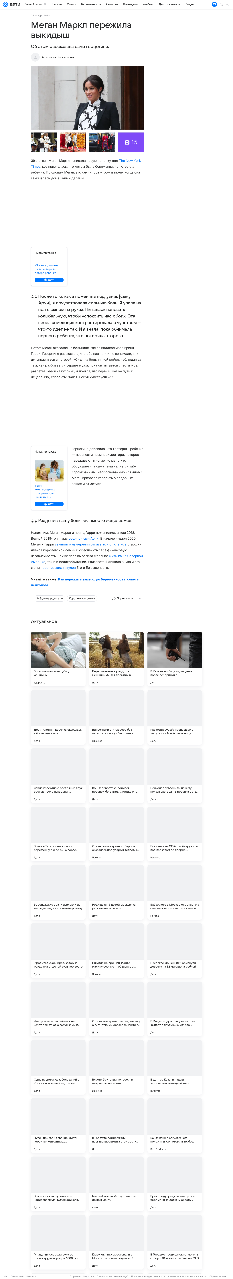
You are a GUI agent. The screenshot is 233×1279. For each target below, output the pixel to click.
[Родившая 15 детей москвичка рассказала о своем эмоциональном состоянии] (116, 892)
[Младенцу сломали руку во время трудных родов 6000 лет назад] (58, 1242)
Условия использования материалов (187, 1276)
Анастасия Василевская (58, 57)
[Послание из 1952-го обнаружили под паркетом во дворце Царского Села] (174, 834)
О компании (17, 1276)
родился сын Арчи (83, 538)
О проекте (75, 1276)
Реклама (31, 1276)
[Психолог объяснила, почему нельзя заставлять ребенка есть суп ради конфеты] (174, 775)
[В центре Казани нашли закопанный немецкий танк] (174, 1067)
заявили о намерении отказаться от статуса (91, 544)
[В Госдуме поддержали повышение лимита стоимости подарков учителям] (116, 1125)
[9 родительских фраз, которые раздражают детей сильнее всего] (58, 950)
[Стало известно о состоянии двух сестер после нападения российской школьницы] (58, 775)
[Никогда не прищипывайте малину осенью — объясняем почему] (116, 950)
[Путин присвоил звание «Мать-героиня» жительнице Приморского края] (58, 1125)
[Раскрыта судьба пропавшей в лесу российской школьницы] (174, 717)
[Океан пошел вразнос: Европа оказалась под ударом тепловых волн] (116, 834)
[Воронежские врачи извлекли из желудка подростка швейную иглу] (58, 892)
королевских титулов (58, 568)
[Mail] (5, 4)
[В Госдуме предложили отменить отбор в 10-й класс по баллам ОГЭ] (174, 1242)
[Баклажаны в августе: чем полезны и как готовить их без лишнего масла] (174, 1125)
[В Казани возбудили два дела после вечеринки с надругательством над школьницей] (174, 659)
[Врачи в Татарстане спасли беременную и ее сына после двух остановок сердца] (58, 834)
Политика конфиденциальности (148, 1276)
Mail (6, 1276)
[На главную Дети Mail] (14, 4)
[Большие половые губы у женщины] (58, 659)
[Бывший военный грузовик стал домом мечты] (116, 1184)
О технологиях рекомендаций (112, 1276)
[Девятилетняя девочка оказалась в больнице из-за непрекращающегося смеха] (58, 717)
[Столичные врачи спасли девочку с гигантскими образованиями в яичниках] (116, 1009)
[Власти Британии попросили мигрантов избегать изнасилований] (116, 1067)
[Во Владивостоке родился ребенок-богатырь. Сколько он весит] (116, 775)
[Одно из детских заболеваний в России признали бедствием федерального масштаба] (58, 1067)
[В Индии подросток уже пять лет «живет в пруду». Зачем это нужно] (174, 1009)
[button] (87, 98)
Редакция (88, 1276)
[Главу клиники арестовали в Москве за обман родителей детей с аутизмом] (116, 1242)
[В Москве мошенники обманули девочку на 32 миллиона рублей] (174, 950)
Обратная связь (218, 1276)
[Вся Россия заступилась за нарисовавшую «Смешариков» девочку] (58, 1184)
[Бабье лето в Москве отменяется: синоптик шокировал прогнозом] (174, 892)
